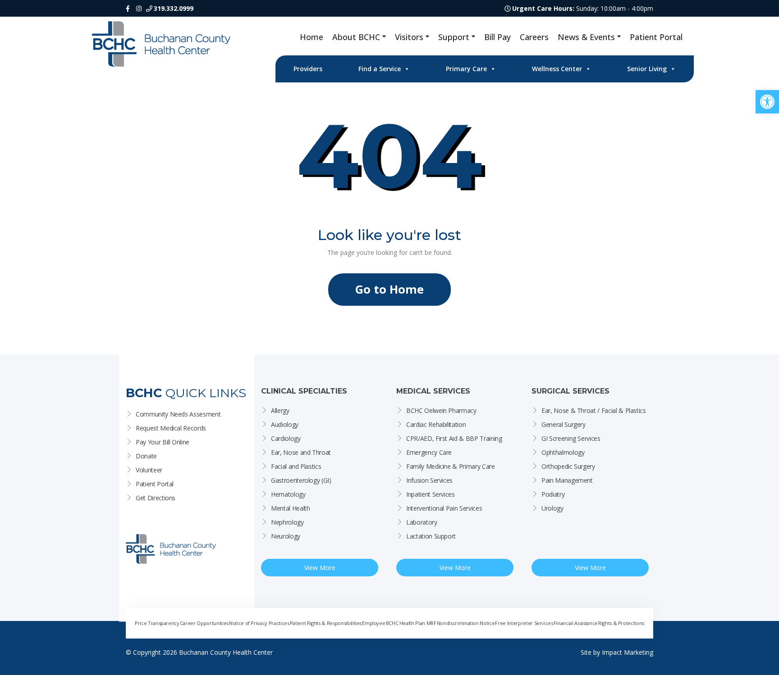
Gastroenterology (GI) (301, 480)
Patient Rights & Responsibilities (326, 623)
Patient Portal (656, 37)
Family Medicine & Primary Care (450, 466)
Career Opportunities (204, 623)
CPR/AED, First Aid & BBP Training (454, 438)
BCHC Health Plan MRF (411, 623)
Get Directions (155, 498)
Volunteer (149, 470)
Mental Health (290, 508)
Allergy (280, 410)
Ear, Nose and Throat (301, 452)
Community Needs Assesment (178, 414)
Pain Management (567, 480)
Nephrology (287, 522)
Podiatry (552, 494)
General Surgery (563, 424)
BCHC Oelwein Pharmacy (441, 410)
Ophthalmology (562, 452)
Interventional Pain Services (444, 508)
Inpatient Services (430, 494)
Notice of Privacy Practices (259, 623)
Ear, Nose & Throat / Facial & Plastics (593, 410)
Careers (534, 37)
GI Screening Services (570, 438)
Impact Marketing (627, 652)
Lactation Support (431, 536)
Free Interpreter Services (524, 623)
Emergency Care (429, 452)
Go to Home (389, 289)
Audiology (284, 424)
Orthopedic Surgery (568, 466)
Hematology (288, 494)
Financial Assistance (576, 623)
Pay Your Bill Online (162, 442)
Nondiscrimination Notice (466, 623)
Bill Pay (497, 37)
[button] (767, 101)
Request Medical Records (171, 428)
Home (311, 37)
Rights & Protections (621, 623)
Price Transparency (157, 623)
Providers (307, 68)
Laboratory (421, 522)
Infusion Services (429, 480)
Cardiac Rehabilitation (436, 424)
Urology (552, 508)
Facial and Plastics (296, 466)
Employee (373, 623)
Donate (146, 456)
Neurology (285, 536)
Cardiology (286, 438)
